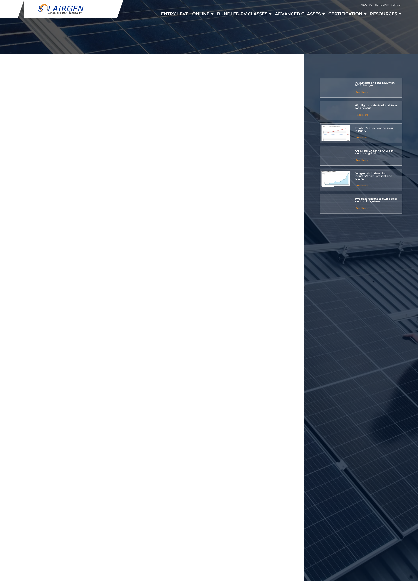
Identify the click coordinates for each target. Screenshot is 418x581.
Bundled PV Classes (242, 13)
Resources (383, 13)
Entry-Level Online (185, 13)
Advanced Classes (298, 13)
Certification (345, 13)
